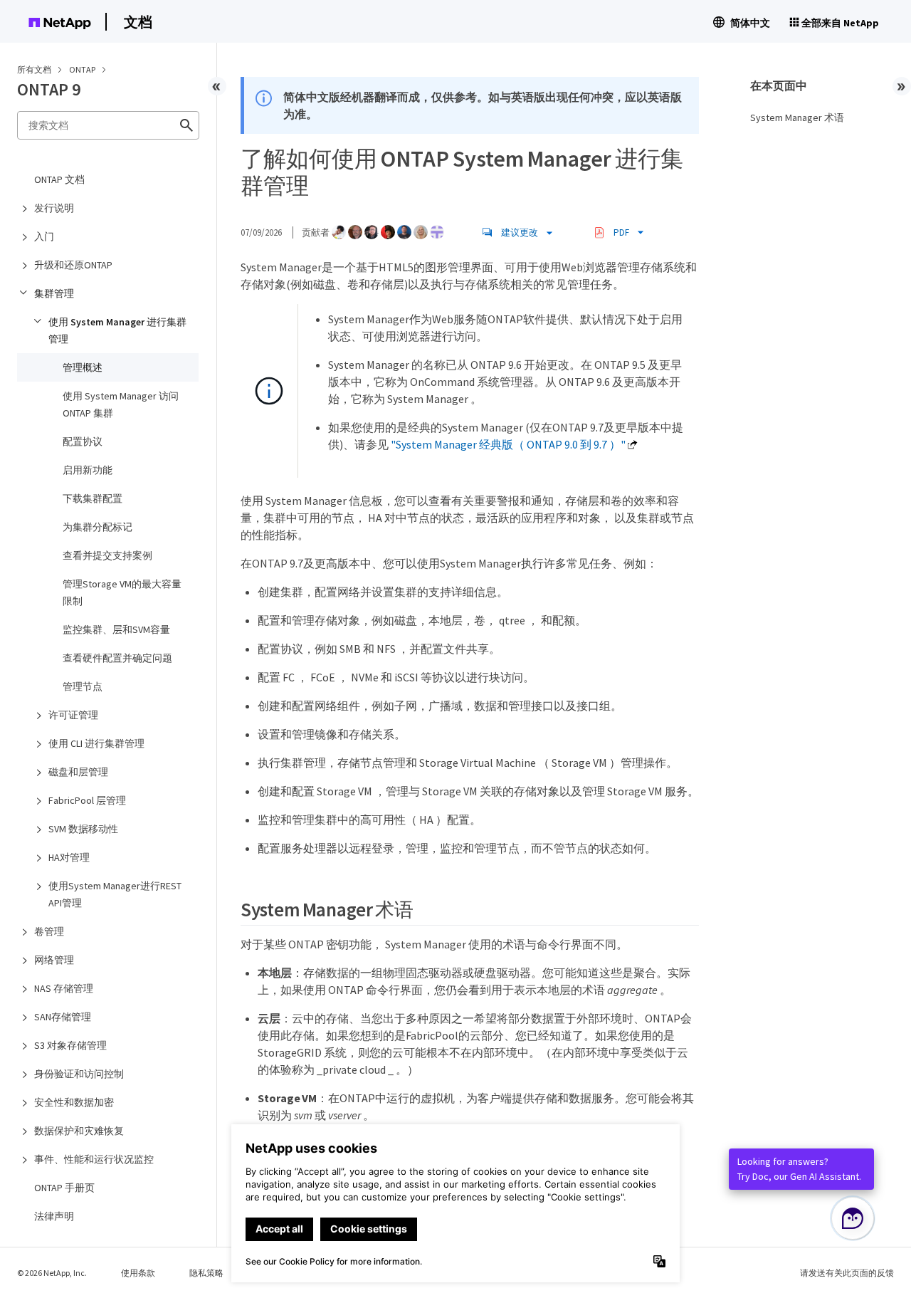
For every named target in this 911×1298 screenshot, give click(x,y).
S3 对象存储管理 (70, 1045)
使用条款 (138, 1272)
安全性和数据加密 (74, 1102)
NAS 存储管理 (63, 988)
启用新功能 (87, 470)
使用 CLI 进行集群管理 (96, 743)
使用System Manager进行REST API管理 (114, 894)
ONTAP (83, 69)
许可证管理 (73, 714)
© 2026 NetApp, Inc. (52, 1272)
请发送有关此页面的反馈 (847, 1272)
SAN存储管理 (62, 1016)
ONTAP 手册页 (64, 1187)
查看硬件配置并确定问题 (117, 657)
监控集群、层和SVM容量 (116, 629)
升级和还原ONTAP (73, 264)
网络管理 (54, 959)
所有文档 (34, 69)
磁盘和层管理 (78, 771)
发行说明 (54, 207)
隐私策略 (206, 1272)
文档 (138, 22)
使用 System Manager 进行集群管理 (117, 330)
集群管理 (54, 293)
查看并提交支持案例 (107, 555)
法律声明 (54, 1216)
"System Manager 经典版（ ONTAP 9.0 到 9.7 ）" (508, 444)
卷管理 (49, 931)
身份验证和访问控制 (79, 1073)
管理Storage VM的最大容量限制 (122, 592)
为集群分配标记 (97, 526)
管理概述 (82, 367)
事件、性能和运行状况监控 (94, 1159)
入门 (44, 236)
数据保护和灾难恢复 (79, 1130)
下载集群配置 (92, 498)
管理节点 (82, 686)
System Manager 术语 (797, 117)
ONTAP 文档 (59, 179)
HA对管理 (69, 857)
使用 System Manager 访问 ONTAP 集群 (121, 404)
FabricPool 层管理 (87, 800)
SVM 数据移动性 (83, 828)
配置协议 (82, 441)
